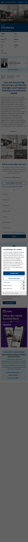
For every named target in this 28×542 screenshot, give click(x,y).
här (9, 269)
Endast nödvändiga (14, 278)
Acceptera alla (14, 273)
